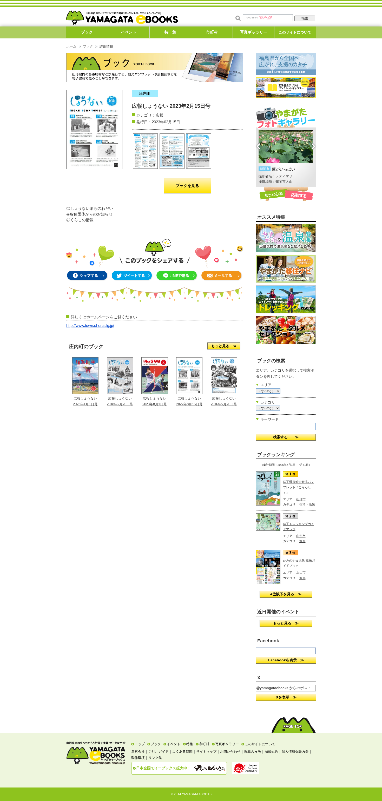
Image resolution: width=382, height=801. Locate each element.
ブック (87, 32)
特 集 (170, 32)
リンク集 (155, 758)
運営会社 (138, 751)
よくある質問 (182, 751)
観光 (302, 541)
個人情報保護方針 (295, 751)
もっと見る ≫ (224, 346)
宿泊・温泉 (307, 504)
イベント (128, 32)
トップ (140, 744)
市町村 (212, 32)
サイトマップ (206, 751)
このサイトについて (295, 32)
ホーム (71, 46)
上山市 (301, 572)
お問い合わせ (230, 751)
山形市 (301, 499)
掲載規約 (271, 751)
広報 (159, 115)
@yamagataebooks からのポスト (283, 688)
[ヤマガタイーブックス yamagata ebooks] (121, 15)
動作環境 (138, 758)
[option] (286, 157)
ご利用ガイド (158, 751)
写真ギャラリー (253, 32)
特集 (189, 744)
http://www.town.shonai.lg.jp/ (90, 326)
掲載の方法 (252, 751)
